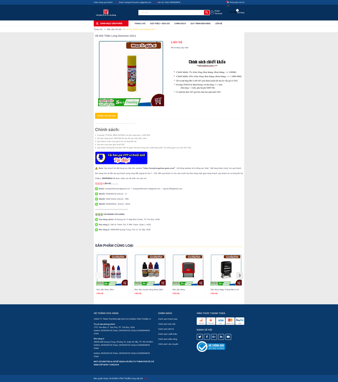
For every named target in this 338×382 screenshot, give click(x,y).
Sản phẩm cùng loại (114, 245)
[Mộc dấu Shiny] (188, 270)
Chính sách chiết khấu (167, 334)
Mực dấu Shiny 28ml (105, 289)
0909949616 (175, 2)
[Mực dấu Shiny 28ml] (112, 270)
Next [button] (239, 275)
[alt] (207, 77)
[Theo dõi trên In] (221, 337)
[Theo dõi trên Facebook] (207, 337)
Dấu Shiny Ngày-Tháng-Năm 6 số (225, 289)
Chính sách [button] (165, 313)
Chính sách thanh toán (167, 319)
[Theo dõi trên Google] (214, 337)
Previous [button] (98, 275)
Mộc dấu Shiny (179, 289)
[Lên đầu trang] (333, 369)
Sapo (145, 378)
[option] (112, 275)
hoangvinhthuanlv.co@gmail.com (137, 2)
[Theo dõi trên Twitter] (200, 337)
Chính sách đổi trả (166, 329)
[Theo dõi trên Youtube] (228, 337)
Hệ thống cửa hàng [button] (106, 313)
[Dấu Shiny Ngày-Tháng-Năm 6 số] (226, 270)
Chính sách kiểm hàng (167, 339)
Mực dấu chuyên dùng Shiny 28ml (149, 289)
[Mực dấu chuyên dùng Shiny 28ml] (150, 270)
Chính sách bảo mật (166, 324)
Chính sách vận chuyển (168, 344)
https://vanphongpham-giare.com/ (159, 168)
